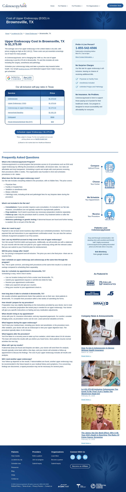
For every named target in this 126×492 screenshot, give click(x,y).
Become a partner (57, 459)
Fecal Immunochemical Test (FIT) (20, 122)
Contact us (14, 479)
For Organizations (92, 6)
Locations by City (17, 33)
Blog (12, 471)
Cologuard (12, 117)
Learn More (55, 456)
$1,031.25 (52, 113)
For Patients (62, 6)
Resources (14, 467)
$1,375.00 (52, 99)
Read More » (86, 356)
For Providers (76, 6)
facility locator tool (41, 139)
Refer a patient (37, 456)
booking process (24, 69)
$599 (52, 117)
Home (52, 6)
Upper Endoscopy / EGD (17, 103)
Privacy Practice (38, 486)
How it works (15, 456)
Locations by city (16, 459)
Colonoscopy (13, 99)
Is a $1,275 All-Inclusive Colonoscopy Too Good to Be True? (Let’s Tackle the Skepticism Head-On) (99, 391)
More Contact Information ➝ (85, 57)
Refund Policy (16, 486)
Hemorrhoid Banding (15, 113)
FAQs (13, 475)
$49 (52, 122)
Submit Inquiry (37, 463)
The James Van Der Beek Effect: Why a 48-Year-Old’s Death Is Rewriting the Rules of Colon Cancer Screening (100, 435)
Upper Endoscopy (31, 33)
